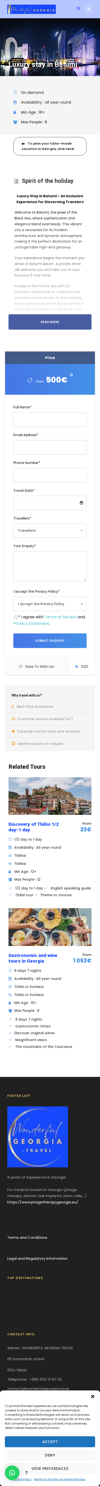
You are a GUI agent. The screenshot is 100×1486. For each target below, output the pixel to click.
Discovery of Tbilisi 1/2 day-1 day (33, 827)
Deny (50, 1455)
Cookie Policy (22, 1479)
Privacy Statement (31, 623)
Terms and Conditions (27, 1237)
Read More (50, 322)
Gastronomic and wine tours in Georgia (32, 958)
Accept (50, 1441)
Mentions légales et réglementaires (59, 1479)
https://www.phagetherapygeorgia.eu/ (42, 1202)
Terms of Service (60, 617)
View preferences (50, 1468)
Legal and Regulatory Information (37, 1258)
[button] (92, 1396)
